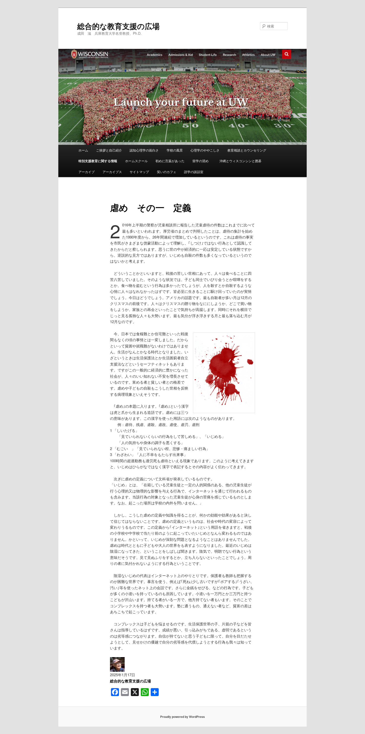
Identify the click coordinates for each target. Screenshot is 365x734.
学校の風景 (175, 150)
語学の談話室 (193, 171)
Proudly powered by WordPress (182, 716)
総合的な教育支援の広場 (118, 26)
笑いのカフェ (166, 171)
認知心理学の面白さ (144, 150)
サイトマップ (139, 171)
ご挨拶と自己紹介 (109, 150)
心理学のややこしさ (204, 150)
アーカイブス (112, 171)
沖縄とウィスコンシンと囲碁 (240, 160)
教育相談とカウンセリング (246, 150)
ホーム (83, 150)
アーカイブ (86, 171)
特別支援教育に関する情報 (97, 160)
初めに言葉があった (169, 160)
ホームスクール (136, 160)
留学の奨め (202, 160)
